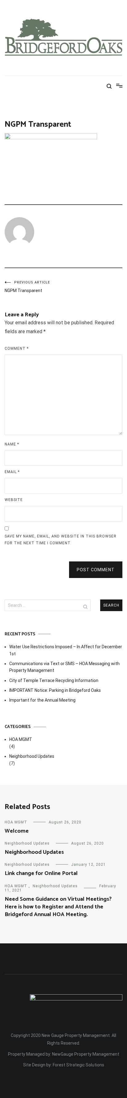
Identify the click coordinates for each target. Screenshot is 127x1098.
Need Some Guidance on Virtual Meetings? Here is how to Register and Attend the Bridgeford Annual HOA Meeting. (58, 907)
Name (12, 444)
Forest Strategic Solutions (78, 1064)
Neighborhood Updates (31, 756)
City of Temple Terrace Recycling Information (53, 680)
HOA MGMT (20, 739)
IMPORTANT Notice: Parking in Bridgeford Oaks (55, 690)
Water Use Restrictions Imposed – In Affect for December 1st (65, 650)
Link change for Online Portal (41, 873)
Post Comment (96, 569)
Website (14, 500)
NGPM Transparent (27, 286)
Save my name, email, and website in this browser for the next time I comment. (61, 539)
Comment (17, 348)
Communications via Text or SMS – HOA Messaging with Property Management (64, 667)
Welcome (17, 831)
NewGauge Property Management (85, 1054)
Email (12, 472)
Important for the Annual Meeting (42, 700)
